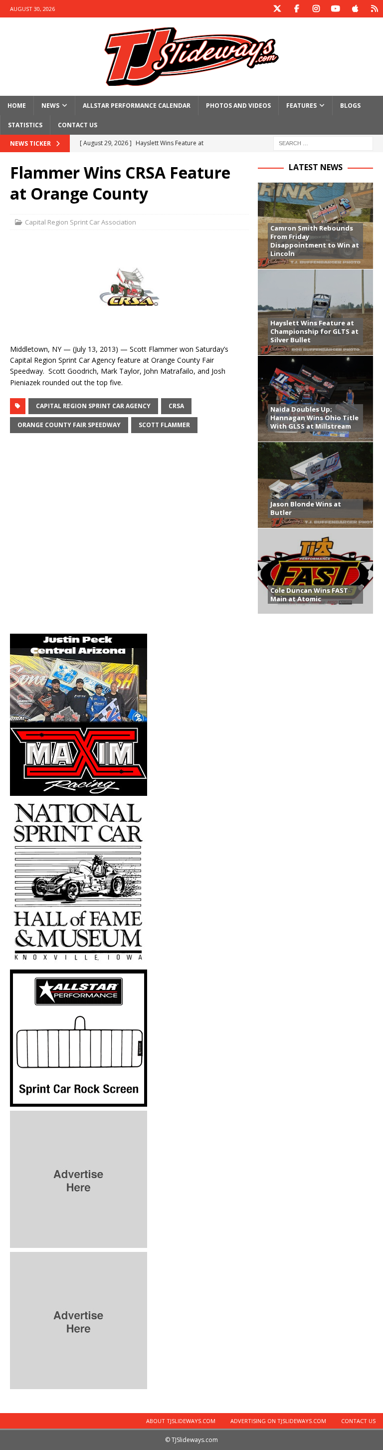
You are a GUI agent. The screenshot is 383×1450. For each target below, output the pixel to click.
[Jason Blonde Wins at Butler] (315, 485)
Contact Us (77, 125)
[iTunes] (355, 8)
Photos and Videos (238, 105)
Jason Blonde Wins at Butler (305, 508)
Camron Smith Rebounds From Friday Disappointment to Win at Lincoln (314, 241)
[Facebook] (296, 8)
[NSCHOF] (78, 960)
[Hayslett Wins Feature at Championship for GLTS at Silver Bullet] (315, 312)
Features (301, 105)
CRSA (176, 406)
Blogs (350, 105)
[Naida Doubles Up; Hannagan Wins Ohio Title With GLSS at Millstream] (315, 398)
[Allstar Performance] (78, 1101)
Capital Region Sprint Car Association (80, 222)
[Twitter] (277, 8)
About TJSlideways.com (180, 1421)
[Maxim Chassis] (78, 790)
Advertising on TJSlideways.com (278, 1421)
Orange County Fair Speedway (69, 425)
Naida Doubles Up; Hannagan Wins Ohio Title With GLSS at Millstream (314, 418)
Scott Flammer (164, 425)
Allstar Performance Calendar (137, 105)
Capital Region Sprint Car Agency (93, 406)
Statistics (25, 125)
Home (16, 105)
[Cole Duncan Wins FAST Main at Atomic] (315, 571)
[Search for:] (323, 143)
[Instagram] (316, 8)
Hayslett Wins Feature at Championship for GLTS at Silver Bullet (314, 331)
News (50, 105)
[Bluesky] (374, 8)
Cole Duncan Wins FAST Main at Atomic (309, 594)
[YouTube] (335, 8)
